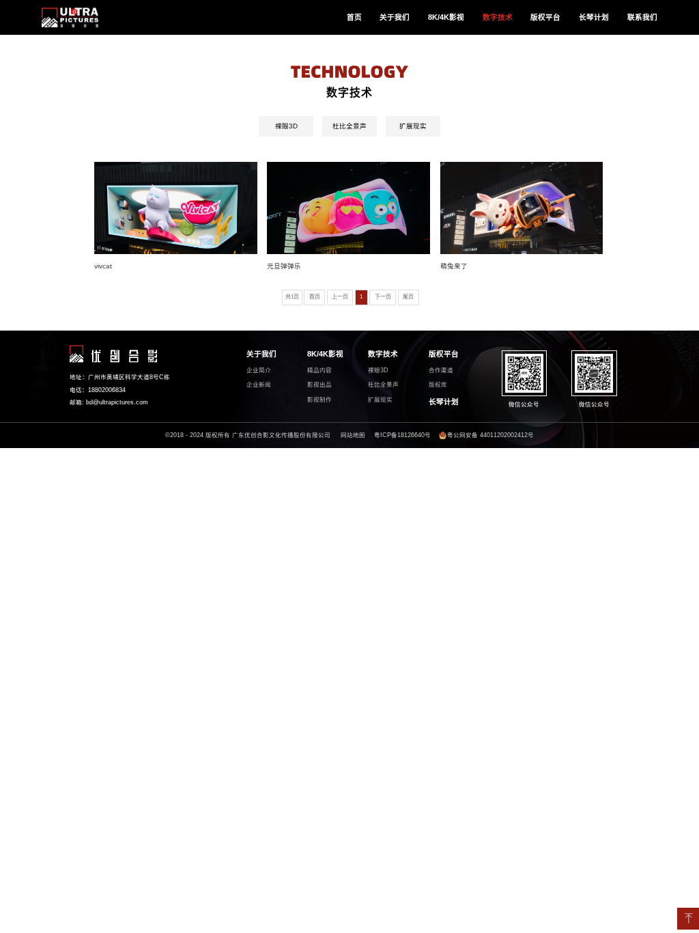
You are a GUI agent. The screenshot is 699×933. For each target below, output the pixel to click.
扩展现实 (413, 126)
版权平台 (545, 17)
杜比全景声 (349, 126)
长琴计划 (594, 17)
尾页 (408, 297)
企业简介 (258, 370)
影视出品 (319, 384)
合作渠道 (441, 370)
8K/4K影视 (446, 17)
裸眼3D (286, 126)
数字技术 (498, 17)
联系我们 (642, 17)
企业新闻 (258, 384)
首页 (354, 17)
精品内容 (319, 370)
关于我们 (395, 17)
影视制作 (319, 399)
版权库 (438, 384)
